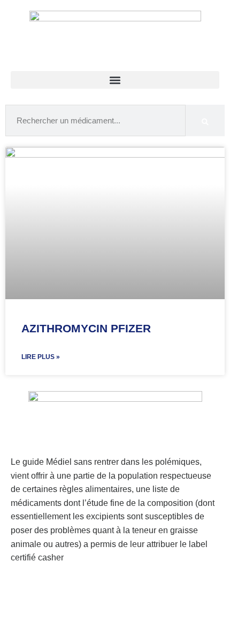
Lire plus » (40, 357)
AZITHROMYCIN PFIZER (86, 328)
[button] (115, 80)
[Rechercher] (205, 120)
